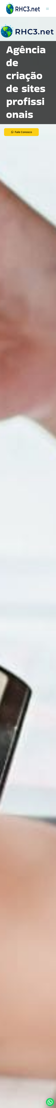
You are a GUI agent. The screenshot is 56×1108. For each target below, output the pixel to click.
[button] (50, 1102)
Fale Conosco (23, 132)
